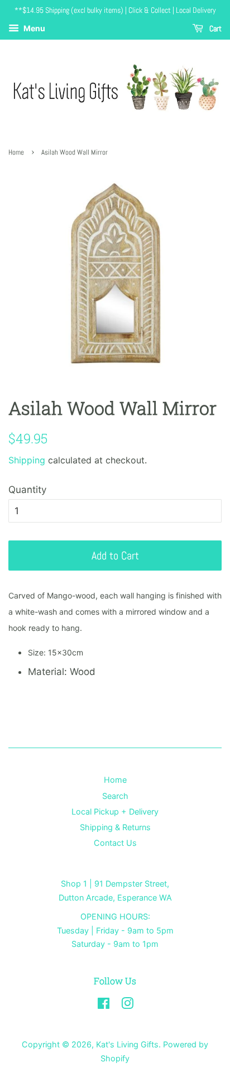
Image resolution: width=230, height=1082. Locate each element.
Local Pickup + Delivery (115, 811)
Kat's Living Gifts (127, 1044)
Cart (215, 28)
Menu (33, 28)
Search (115, 796)
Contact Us (115, 843)
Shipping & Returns (115, 827)
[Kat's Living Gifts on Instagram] (127, 1005)
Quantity (27, 489)
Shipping (26, 460)
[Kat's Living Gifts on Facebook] (103, 1005)
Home (16, 152)
